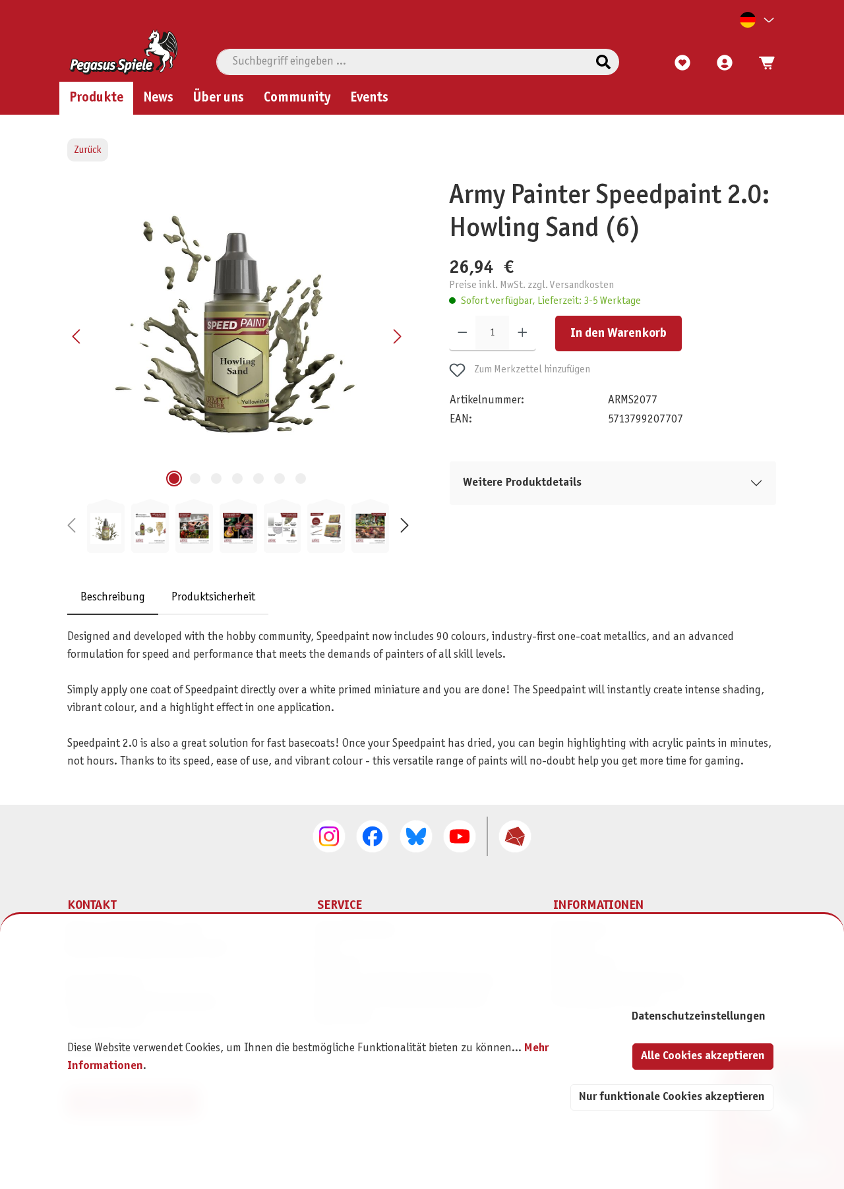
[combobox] (402, 62)
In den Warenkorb (618, 333)
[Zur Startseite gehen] (123, 52)
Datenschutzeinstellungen (698, 1016)
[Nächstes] (397, 336)
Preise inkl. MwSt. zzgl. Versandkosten (531, 285)
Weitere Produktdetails (522, 482)
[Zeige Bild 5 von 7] (258, 478)
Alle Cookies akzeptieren (703, 1056)
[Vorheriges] (77, 336)
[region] (238, 366)
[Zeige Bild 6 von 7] (279, 478)
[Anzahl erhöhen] (522, 333)
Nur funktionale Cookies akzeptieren (672, 1097)
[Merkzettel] (682, 63)
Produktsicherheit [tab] (213, 598)
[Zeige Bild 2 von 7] (195, 478)
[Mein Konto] (724, 63)
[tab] (112, 598)
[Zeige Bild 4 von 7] (237, 478)
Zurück (88, 150)
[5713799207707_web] (237, 321)
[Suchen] (603, 62)
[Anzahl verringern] (462, 333)
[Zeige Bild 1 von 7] (174, 478)
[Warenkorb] (763, 63)
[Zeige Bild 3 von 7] (216, 478)
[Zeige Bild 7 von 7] (300, 478)
